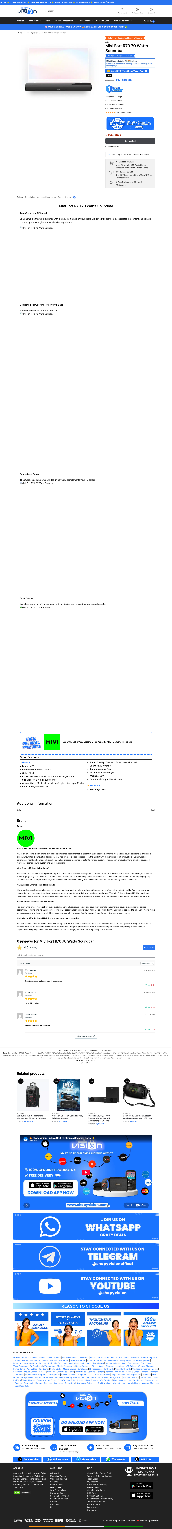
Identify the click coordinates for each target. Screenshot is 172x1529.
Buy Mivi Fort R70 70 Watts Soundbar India (54, 1053)
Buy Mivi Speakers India (46, 1055)
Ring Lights (44, 1369)
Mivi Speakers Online (85, 1058)
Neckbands (113, 1360)
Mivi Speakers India (68, 1058)
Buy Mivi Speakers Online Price (112, 1055)
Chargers (110, 1366)
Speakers (34, 33)
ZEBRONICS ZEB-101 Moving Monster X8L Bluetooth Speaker (31, 1117)
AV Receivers (35, 1366)
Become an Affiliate (59, 1498)
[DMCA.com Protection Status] (30, 1493)
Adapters (120, 1366)
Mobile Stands (69, 1369)
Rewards (54, 1481)
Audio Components (130, 1363)
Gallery (20, 197)
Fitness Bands (98, 1366)
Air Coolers (103, 1377)
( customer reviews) (125, 112)
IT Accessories (95, 1369)
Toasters (18, 1383)
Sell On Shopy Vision (59, 1496)
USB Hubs (19, 1374)
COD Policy (92, 1493)
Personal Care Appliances (129, 1374)
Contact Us (92, 1510)
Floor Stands (146, 1363)
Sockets (91, 1372)
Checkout (151, 13)
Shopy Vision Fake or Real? (99, 1473)
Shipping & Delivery (96, 1490)
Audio (26, 33)
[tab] (20, 197)
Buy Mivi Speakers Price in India (137, 1055)
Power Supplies (68, 1374)
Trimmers (146, 1374)
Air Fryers (52, 1380)
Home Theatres (21, 1360)
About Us (54, 1504)
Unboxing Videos (58, 1476)
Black (153, 810)
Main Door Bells (22, 1386)
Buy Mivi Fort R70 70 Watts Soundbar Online (89, 1053)
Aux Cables (32, 1369)
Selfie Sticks (55, 1369)
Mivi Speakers (54, 1058)
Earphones (64, 1360)
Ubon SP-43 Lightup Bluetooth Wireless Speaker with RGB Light (137, 1117)
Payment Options (95, 1496)
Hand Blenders (119, 1380)
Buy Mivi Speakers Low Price (67, 1055)
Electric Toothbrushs (44, 1377)
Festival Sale (55, 1487)
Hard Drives (80, 1372)
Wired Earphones (78, 1360)
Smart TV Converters (99, 1357)
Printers (144, 1372)
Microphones (98, 1363)
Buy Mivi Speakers (28, 1055)
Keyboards (109, 1369)
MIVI (32, 766)
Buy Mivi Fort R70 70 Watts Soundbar (22, 1053)
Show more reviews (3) (86, 1036)
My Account (122, 13)
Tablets (57, 1357)
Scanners (154, 1372)
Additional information (46, 197)
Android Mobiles (29, 1357)
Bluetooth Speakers (149, 1357)
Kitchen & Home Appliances (67, 1377)
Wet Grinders (105, 1380)
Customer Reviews (58, 1479)
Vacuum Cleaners (131, 1377)
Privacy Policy (93, 1504)
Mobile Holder (134, 1383)
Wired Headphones (141, 1360)
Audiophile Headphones (79, 1363)
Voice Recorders (20, 1366)
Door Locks (29, 1383)
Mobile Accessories (65, 1366)
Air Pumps (138, 1380)
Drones (42, 1372)
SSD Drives (62, 1372)
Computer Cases (84, 1374)
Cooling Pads (54, 1374)
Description (30, 197)
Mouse (155, 1369)
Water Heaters (28, 1380)
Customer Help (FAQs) (97, 1484)
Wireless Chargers (146, 1366)
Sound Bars (35, 1360)
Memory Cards (132, 1372)
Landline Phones (69, 1357)
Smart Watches (83, 1366)
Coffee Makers (151, 1380)
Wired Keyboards (123, 1369)
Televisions (83, 1357)
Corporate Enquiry (58, 1493)
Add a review (149, 947)
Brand (60, 197)
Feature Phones (45, 1357)
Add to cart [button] (32, 1126)
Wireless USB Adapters (35, 1374)
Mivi (47, 926)
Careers (53, 1501)
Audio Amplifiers (112, 1363)
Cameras (51, 1372)
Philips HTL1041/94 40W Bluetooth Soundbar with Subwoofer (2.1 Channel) (99, 1118)
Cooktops (41, 1380)
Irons (130, 1380)
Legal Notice (93, 1507)
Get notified (130, 141)
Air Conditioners (89, 1377)
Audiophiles (41, 1363)
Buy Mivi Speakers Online (89, 1055)
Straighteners (27, 1377)
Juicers (80, 1380)
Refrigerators (115, 1377)
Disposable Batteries (85, 1383)
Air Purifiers (145, 1377)
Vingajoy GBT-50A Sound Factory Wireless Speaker (67, 1117)
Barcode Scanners (44, 1383)
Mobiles (16, 1357)
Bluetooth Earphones (96, 1360)
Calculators (70, 1383)
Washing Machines (150, 1383)
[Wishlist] (45, 1082)
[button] (149, 20)
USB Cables (131, 1366)
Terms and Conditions (97, 1501)
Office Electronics (102, 1374)
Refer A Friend (56, 1484)
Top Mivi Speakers (122, 1058)
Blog (52, 1507)
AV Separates (49, 1366)
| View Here (120, 56)
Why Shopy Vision (58, 1490)
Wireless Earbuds (49, 1360)
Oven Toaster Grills (66, 1380)
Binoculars (58, 1383)
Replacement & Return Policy (100, 1498)
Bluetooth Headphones (23, 1363)
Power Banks (19, 1369)
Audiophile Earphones (57, 1363)
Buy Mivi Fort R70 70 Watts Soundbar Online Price (126, 1053)
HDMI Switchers (104, 1383)
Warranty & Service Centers (99, 1476)
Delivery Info (93, 1487)
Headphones (125, 1360)
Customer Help (137, 13)
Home (19, 33)
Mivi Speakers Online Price (104, 1058)
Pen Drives (119, 1372)
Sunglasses (83, 1369)
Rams (71, 1372)
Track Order (92, 1479)
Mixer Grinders (91, 1380)
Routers (100, 1372)
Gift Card (54, 1473)
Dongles (109, 1372)
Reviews (70, 197)
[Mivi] (86, 838)
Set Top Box (116, 1357)
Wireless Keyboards (141, 1369)
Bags (113, 1374)
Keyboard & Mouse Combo (25, 1372)
